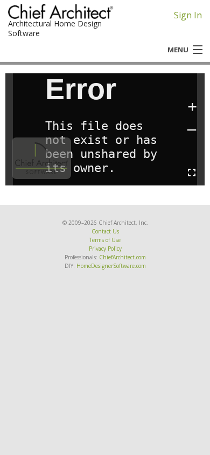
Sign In (188, 15)
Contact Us (105, 231)
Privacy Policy (105, 248)
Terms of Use (105, 240)
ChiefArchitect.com (122, 257)
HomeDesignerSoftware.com (111, 266)
